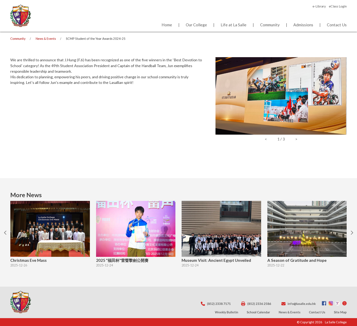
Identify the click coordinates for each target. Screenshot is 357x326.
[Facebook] (324, 303)
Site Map (340, 312)
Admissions (303, 24)
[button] (6, 236)
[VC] (344, 303)
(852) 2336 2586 (259, 303)
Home (167, 24)
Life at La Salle (233, 24)
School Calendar (258, 312)
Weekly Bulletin (226, 312)
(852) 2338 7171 (219, 303)
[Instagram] (331, 303)
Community (270, 24)
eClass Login (338, 6)
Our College (196, 24)
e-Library (319, 6)
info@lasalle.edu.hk (302, 303)
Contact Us (337, 24)
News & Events (46, 38)
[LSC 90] (338, 303)
